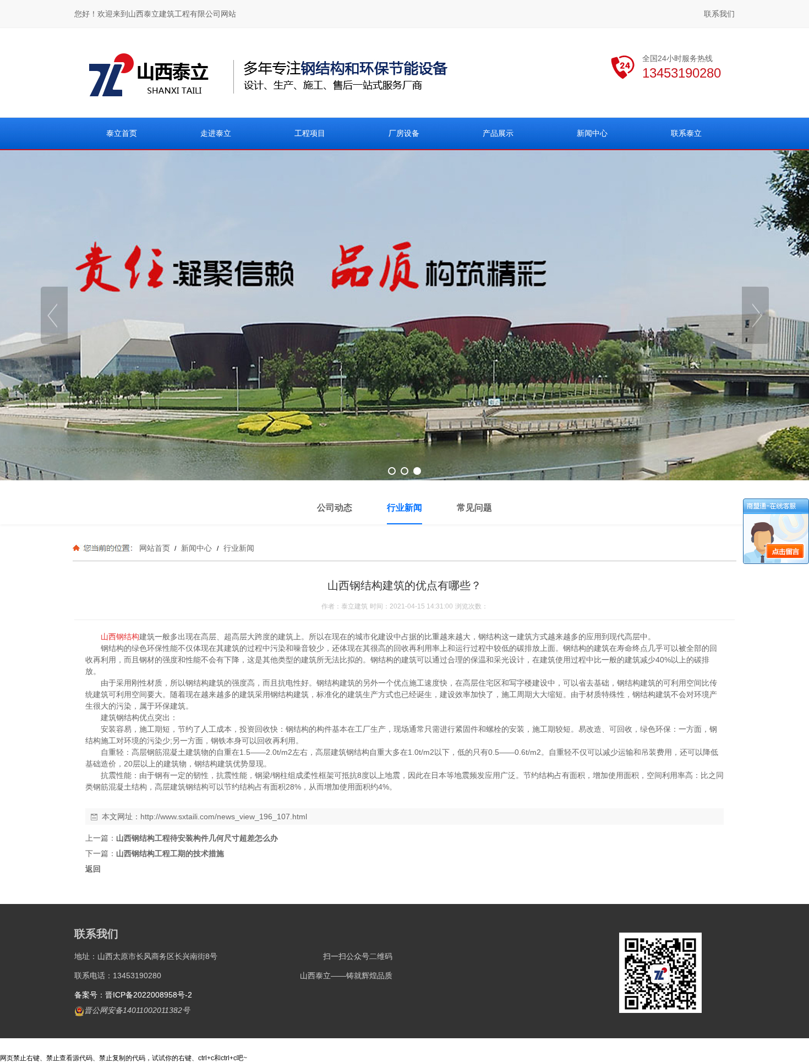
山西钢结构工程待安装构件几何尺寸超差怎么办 (197, 838)
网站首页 (154, 548)
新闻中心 (196, 548)
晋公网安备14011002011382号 (137, 1010)
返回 (93, 868)
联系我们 (719, 13)
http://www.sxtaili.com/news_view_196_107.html (223, 816)
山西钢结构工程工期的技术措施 (170, 853)
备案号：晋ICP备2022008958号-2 (133, 994)
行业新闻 (237, 548)
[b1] (404, 315)
